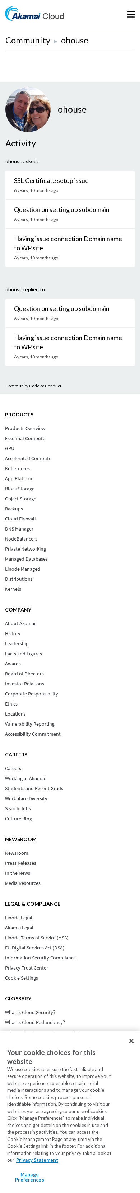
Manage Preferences (29, 1177)
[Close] (131, 1041)
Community (27, 40)
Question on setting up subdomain (61, 209)
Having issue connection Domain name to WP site (68, 243)
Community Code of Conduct (33, 385)
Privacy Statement (37, 1160)
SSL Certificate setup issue (51, 180)
